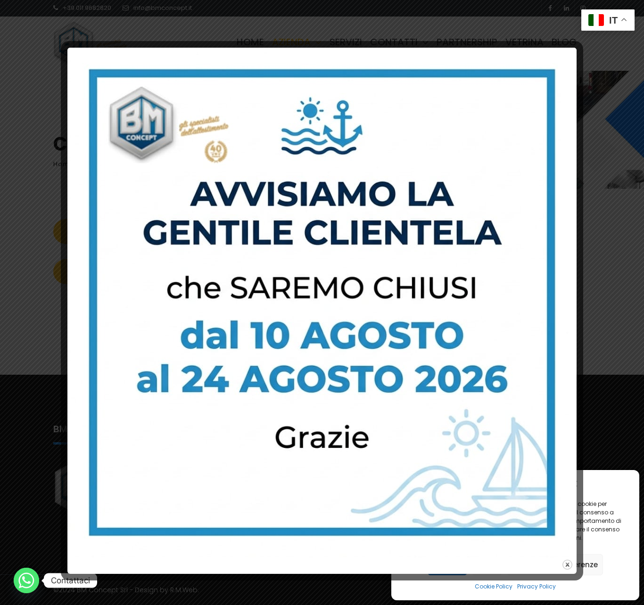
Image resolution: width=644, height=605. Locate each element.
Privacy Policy (536, 586)
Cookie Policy (493, 586)
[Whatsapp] (26, 580)
